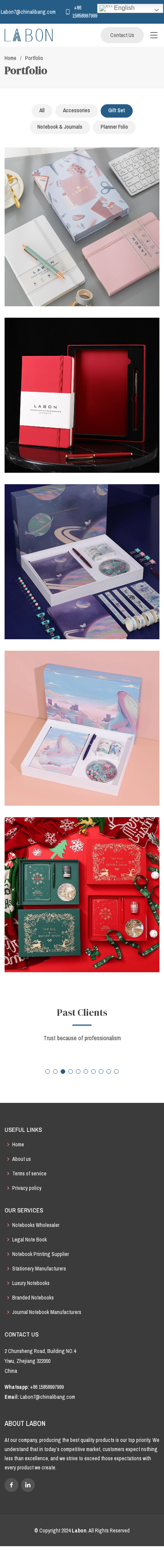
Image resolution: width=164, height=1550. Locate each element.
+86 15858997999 (47, 1387)
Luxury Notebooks (31, 1283)
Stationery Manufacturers (39, 1268)
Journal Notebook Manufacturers (46, 1312)
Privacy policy (27, 1188)
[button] (47, 1071)
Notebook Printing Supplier (40, 1254)
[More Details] (89, 237)
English (124, 8)
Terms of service (29, 1173)
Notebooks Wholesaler (35, 1225)
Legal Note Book (29, 1239)
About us (21, 1159)
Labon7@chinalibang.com (47, 1396)
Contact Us (122, 35)
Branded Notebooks (33, 1297)
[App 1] (75, 237)
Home (10, 58)
